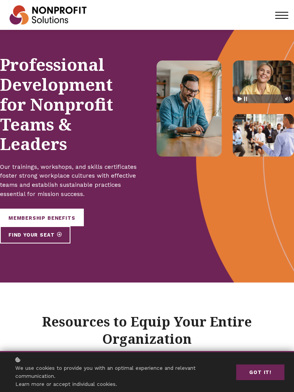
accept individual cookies (84, 384)
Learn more (29, 384)
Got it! (260, 372)
